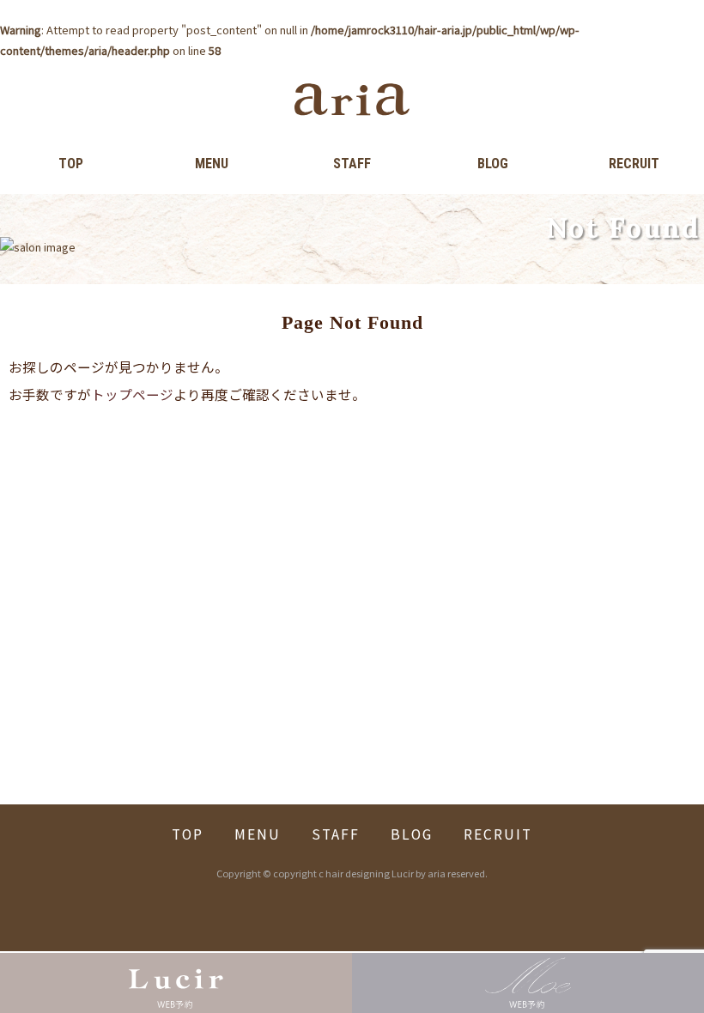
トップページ (132, 394)
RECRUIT (634, 163)
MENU (211, 163)
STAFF (352, 163)
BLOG (492, 163)
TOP (70, 163)
